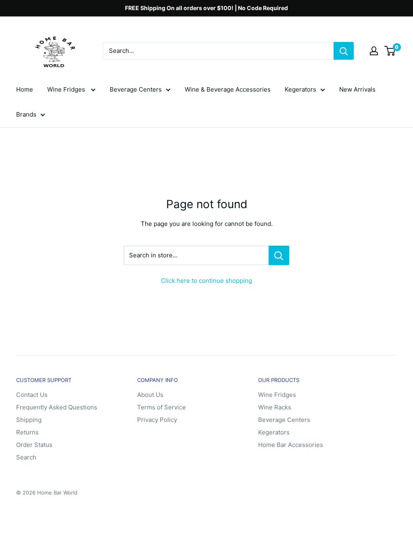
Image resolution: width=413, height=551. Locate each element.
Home (24, 89)
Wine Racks (274, 407)
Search (26, 457)
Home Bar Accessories (290, 445)
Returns (27, 432)
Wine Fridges (67, 89)
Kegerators (300, 89)
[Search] (344, 51)
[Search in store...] (279, 255)
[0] (390, 51)
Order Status (34, 445)
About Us (150, 395)
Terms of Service (161, 407)
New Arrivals (357, 89)
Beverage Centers (136, 89)
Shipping (29, 420)
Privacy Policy (157, 420)
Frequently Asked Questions (56, 407)
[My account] (374, 50)
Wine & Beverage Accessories (228, 89)
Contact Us (32, 395)
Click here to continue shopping (206, 280)
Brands (26, 114)
